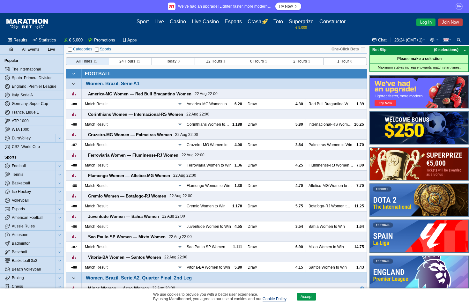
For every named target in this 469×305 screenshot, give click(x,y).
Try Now (286, 6)
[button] (434, 40)
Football (98, 73)
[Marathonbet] (27, 24)
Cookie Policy (274, 299)
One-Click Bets (345, 49)
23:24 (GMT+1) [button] (408, 40)
